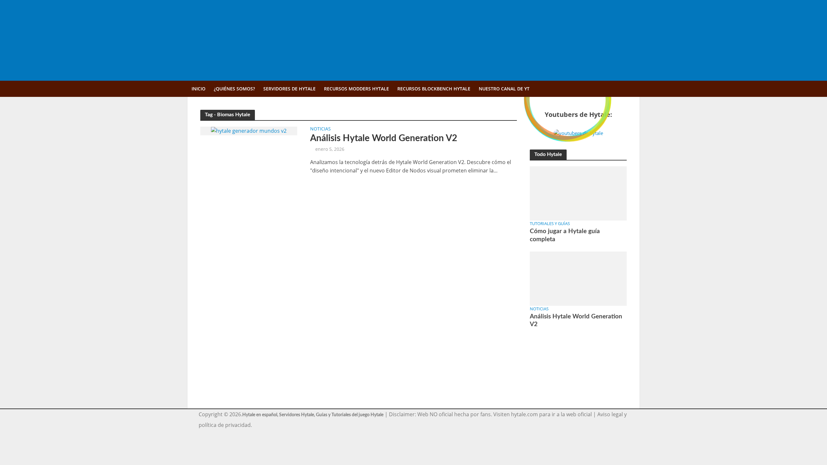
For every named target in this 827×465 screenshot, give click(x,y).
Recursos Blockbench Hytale (433, 89)
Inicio (198, 89)
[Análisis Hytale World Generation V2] (249, 130)
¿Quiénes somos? (234, 89)
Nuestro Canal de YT (504, 89)
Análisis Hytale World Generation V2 (383, 138)
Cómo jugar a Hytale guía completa (565, 235)
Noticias (320, 129)
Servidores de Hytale (289, 89)
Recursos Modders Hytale (356, 89)
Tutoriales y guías (550, 223)
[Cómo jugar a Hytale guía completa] (578, 193)
